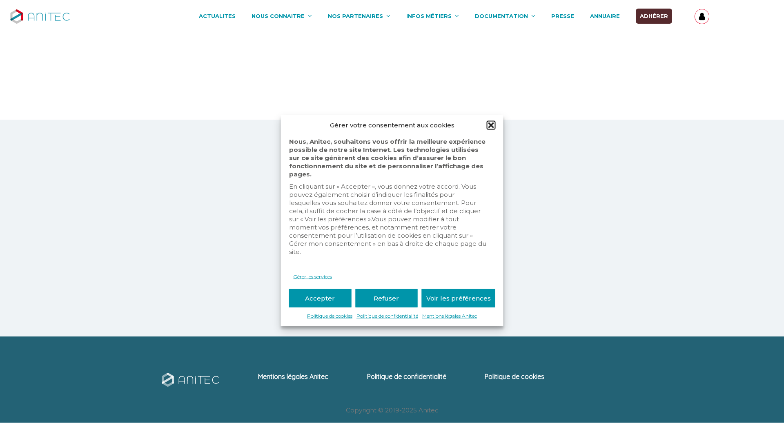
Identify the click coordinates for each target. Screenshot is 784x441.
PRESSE (562, 16)
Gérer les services (312, 277)
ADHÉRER (654, 16)
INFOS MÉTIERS (429, 16)
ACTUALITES (217, 16)
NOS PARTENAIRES (355, 16)
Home (372, 85)
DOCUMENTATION (501, 16)
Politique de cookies (329, 316)
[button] (491, 125)
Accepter (320, 298)
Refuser (386, 298)
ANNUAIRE (605, 16)
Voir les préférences (458, 298)
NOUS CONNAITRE (278, 16)
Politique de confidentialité (387, 316)
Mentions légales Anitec (449, 316)
